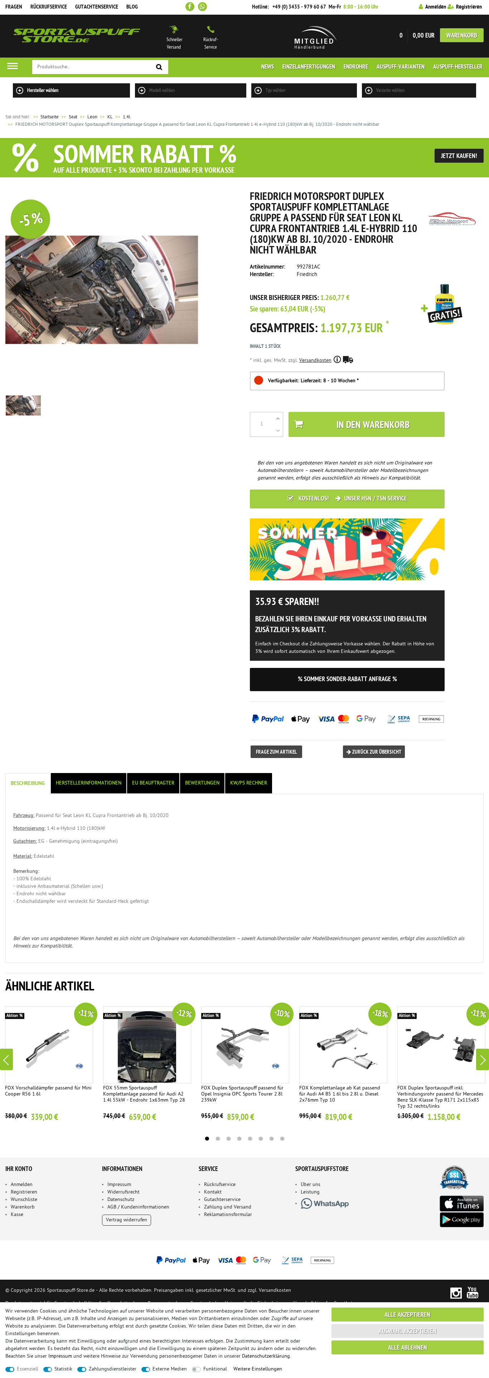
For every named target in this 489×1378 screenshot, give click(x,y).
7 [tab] (271, 1138)
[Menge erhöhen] (278, 418)
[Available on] (461, 1203)
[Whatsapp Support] (202, 6)
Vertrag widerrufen (126, 1220)
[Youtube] (473, 1293)
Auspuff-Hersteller (458, 67)
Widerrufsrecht (123, 1192)
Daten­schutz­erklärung (266, 1356)
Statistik (63, 1369)
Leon (92, 117)
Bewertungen (202, 783)
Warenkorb (461, 36)
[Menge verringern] (278, 430)
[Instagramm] (456, 1293)
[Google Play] (461, 1219)
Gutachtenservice (96, 7)
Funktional (215, 1369)
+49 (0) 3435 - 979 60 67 (299, 7)
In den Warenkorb (373, 425)
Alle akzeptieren (407, 1315)
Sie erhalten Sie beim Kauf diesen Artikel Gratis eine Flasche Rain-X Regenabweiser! (442, 304)
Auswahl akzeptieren (407, 1332)
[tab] (28, 783)
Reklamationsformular (228, 1214)
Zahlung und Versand (227, 1207)
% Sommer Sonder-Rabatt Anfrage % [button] (347, 679)
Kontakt (213, 1192)
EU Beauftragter (153, 783)
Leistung (310, 1192)
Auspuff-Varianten (401, 67)
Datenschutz (120, 1199)
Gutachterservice (222, 1199)
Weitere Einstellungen (257, 1369)
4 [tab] (239, 1138)
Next (482, 1059)
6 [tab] (260, 1138)
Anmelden (22, 1184)
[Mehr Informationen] (244, 1260)
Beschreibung (28, 783)
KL (110, 117)
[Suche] (159, 67)
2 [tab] (217, 1138)
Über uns (310, 1184)
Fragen (13, 7)
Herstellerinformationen (88, 783)
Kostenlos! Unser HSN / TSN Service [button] (352, 499)
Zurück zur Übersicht (376, 752)
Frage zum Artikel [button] (276, 752)
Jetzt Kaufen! (459, 156)
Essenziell (27, 1369)
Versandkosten (315, 360)
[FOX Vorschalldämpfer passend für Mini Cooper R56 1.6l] (49, 1045)
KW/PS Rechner (248, 783)
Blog (132, 7)
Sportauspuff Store (77, 36)
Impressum (119, 1184)
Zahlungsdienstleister (112, 1369)
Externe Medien (169, 1369)
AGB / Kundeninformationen (138, 1207)
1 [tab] (206, 1138)
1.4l (126, 117)
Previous (6, 1059)
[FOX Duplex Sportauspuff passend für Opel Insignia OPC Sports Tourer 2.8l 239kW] (245, 1045)
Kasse (17, 1214)
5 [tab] (249, 1138)
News (267, 67)
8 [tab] (282, 1138)
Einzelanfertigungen (308, 67)
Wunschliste (24, 1199)
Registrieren (24, 1192)
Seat (73, 117)
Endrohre (356, 67)
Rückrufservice (48, 7)
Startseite (45, 117)
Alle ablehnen (407, 1348)
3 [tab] (228, 1138)
